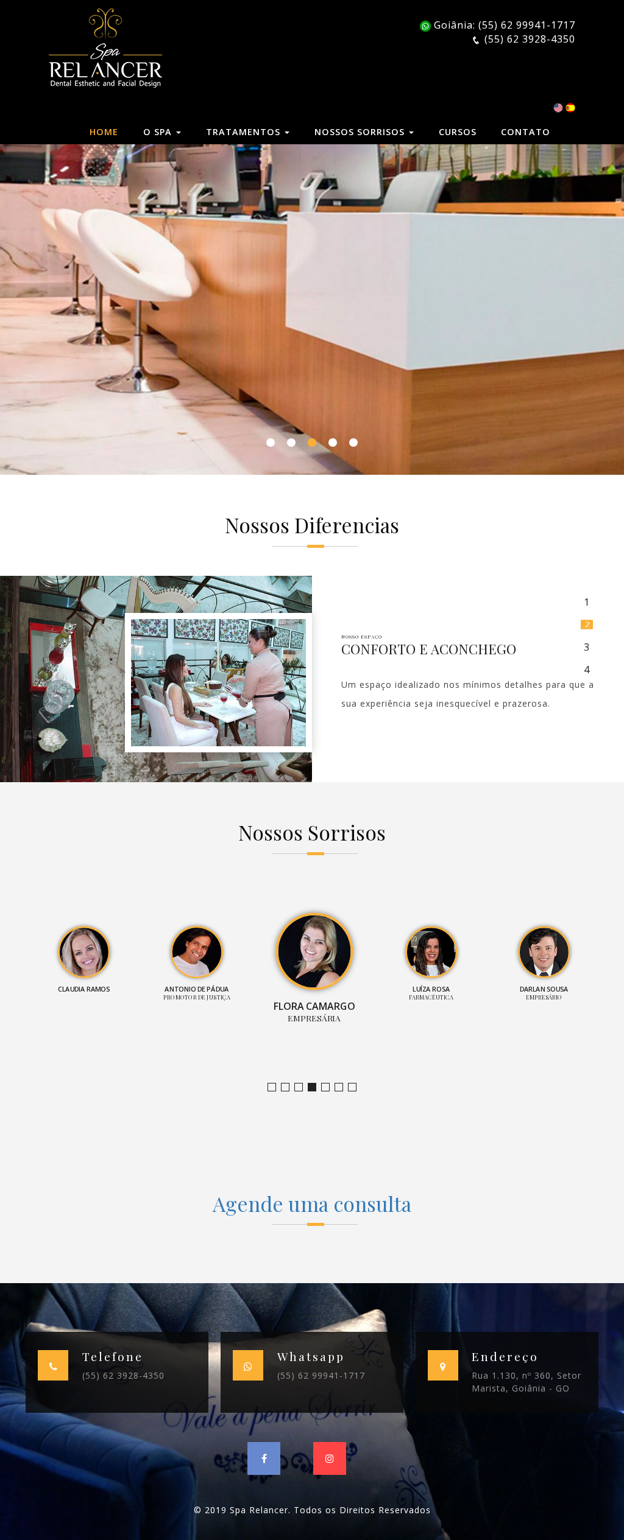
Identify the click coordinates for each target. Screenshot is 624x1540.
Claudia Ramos (302, 1087)
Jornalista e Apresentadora (275, 1087)
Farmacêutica (342, 1087)
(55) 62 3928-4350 (123, 1375)
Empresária (329, 1087)
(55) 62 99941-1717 (321, 1375)
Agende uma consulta (312, 1203)
